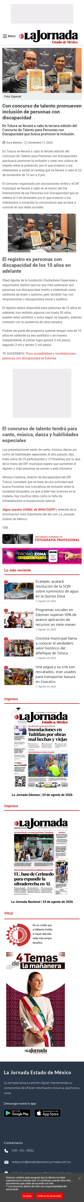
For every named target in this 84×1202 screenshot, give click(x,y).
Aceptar (27, 1196)
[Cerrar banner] (79, 1179)
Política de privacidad (49, 1196)
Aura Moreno (14, 142)
